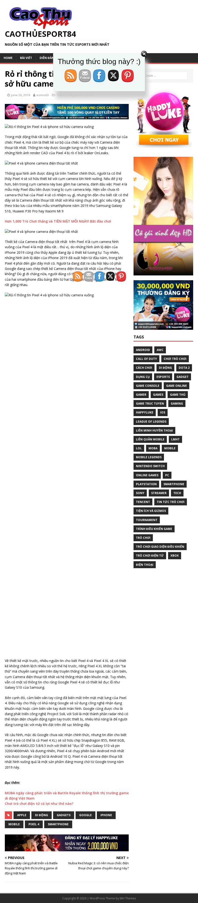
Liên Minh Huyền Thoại (154, 430)
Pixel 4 (33, 824)
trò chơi (143, 538)
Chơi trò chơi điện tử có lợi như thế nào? (39, 803)
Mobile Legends (149, 457)
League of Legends (151, 422)
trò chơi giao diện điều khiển (160, 547)
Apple (21, 815)
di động (41, 815)
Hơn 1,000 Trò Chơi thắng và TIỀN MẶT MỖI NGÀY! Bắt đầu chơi (58, 221)
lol (139, 448)
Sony (140, 493)
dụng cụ (143, 377)
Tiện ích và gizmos (151, 511)
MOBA (152, 448)
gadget (183, 377)
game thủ (177, 395)
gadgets (64, 815)
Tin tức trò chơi (170, 502)
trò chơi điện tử (150, 555)
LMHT (175, 439)
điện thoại (144, 565)
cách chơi (144, 368)
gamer (141, 395)
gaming (177, 403)
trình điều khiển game (154, 529)
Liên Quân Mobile (150, 439)
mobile (14, 824)
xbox (174, 555)
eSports (163, 377)
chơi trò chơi (175, 359)
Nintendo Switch (150, 466)
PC (167, 475)
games (158, 395)
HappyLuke (144, 412)
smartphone (58, 824)
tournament (146, 520)
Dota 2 (184, 368)
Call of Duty (146, 359)
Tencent (143, 502)
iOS (162, 412)
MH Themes (128, 898)
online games (147, 475)
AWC (160, 350)
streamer (159, 493)
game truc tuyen (150, 403)
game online (176, 386)
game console (147, 386)
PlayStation (146, 484)
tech (177, 493)
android (143, 350)
